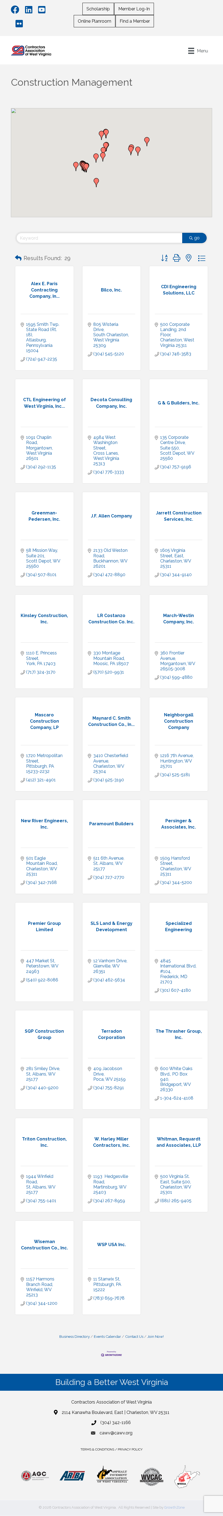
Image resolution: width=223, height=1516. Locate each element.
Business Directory (74, 1336)
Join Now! (155, 1336)
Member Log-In (134, 8)
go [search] (197, 237)
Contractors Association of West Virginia (111, 1402)
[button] (101, 135)
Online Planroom (94, 21)
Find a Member (135, 21)
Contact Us (134, 1336)
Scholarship (98, 8)
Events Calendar (107, 1336)
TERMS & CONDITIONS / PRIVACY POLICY (111, 1449)
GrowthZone (174, 1507)
